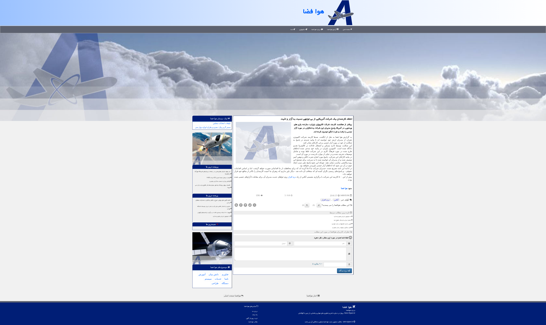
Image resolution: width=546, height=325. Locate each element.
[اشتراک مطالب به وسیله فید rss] (236, 205)
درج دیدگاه (343, 271)
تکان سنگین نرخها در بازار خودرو (341, 227)
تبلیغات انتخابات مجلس (222, 123)
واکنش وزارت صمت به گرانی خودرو (220, 181)
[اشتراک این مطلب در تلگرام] (250, 205)
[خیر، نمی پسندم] (307, 205)
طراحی (215, 283)
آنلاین (336, 200)
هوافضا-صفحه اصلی (232, 296)
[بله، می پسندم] (319, 205)
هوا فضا (313, 11)
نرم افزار (292, 177)
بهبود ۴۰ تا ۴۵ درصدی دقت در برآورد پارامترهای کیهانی (214, 212)
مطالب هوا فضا (253, 321)
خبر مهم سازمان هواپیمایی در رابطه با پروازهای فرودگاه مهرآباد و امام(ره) (212, 172)
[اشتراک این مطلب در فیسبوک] (241, 205)
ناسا (291, 29)
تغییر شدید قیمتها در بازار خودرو (341, 223)
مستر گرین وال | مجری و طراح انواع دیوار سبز (213, 127)
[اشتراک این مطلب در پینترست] (245, 205)
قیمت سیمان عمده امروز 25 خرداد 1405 (218, 177)
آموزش (201, 274)
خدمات (218, 279)
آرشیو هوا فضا (332, 29)
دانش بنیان (214, 274)
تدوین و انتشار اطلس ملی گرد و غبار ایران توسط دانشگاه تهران (213, 207)
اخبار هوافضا (312, 296)
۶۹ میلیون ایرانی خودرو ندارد (342, 216)
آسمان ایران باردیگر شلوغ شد (342, 220)
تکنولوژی (302, 29)
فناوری (225, 274)
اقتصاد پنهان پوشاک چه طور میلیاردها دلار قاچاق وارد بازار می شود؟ (212, 186)
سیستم (208, 279)
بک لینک (255, 314)
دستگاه (225, 283)
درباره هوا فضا (316, 29)
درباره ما (255, 311)
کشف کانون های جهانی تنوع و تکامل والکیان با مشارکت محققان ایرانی (213, 201)
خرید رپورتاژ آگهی (252, 318)
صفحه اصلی (346, 29)
